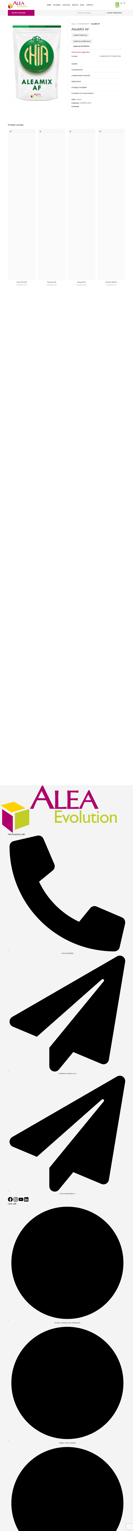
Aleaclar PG (81, 282)
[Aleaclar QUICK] (111, 204)
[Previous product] (116, 24)
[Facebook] (10, 1199)
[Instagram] (15, 1199)
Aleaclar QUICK (111, 282)
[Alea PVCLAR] (22, 204)
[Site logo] (18, 5)
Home (73, 24)
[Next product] (120, 24)
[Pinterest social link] (85, 106)
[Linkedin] (26, 1199)
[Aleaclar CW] (52, 204)
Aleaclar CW (51, 282)
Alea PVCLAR (22, 282)
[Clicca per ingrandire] (11, 99)
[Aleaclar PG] (81, 204)
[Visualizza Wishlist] (124, 13)
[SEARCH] (103, 13)
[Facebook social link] (80, 106)
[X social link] (83, 106)
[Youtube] (21, 1199)
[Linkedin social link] (87, 106)
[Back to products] (118, 24)
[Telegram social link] (90, 106)
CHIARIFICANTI (83, 24)
